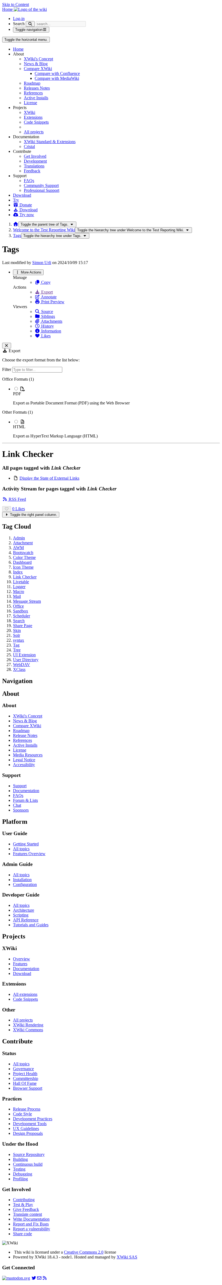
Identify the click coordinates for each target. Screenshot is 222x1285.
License (30, 102)
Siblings (47, 316)
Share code (22, 1233)
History (47, 326)
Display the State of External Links (49, 478)
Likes (45, 336)
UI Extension (24, 655)
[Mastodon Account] (16, 1278)
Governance (23, 1068)
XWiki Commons (28, 1029)
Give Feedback (26, 1209)
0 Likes (18, 508)
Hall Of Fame (25, 1083)
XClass (19, 669)
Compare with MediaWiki (57, 78)
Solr (16, 635)
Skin (17, 630)
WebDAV (21, 664)
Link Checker (25, 577)
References (33, 93)
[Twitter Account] (34, 1278)
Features (20, 963)
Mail (17, 596)
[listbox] (111, 408)
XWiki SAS (127, 1257)
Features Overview (29, 853)
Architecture (23, 910)
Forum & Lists (25, 800)
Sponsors (21, 810)
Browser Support (27, 1088)
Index (18, 572)
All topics (21, 848)
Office (18, 606)
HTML (19, 426)
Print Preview (52, 301)
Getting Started (26, 844)
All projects (34, 132)
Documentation (26, 790)
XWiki (29, 112)
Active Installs (36, 97)
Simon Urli (41, 262)
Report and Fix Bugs (31, 1224)
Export (46, 292)
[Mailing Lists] (39, 1278)
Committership (25, 1078)
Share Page (22, 625)
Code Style (22, 1114)
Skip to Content (15, 4)
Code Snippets (36, 122)
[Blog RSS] (44, 1278)
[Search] (30, 24)
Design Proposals (28, 1133)
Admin (19, 538)
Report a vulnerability (31, 1229)
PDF (17, 393)
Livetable (21, 581)
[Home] (15, 224)
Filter (7, 369)
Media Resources (28, 755)
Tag (16, 645)
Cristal (29, 146)
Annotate (48, 297)
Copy (45, 282)
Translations (34, 166)
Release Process (26, 1109)
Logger (19, 586)
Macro (18, 591)
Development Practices (32, 1118)
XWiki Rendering (28, 1025)
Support (20, 785)
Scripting (20, 915)
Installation (22, 879)
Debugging (22, 1174)
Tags (17, 235)
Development (35, 161)
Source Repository (29, 1154)
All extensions (25, 994)
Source (46, 311)
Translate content (27, 1214)
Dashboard (22, 562)
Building (20, 1159)
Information (50, 331)
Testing (19, 1169)
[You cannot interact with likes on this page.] (6, 509)
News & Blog (36, 63)
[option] (116, 396)
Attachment (23, 543)
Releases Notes (37, 88)
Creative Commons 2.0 (83, 1252)
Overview (21, 959)
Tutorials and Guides (30, 924)
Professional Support (41, 190)
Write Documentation (31, 1219)
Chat (17, 805)
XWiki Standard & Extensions (50, 141)
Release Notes (25, 735)
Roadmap (32, 83)
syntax (18, 640)
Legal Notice (24, 759)
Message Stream (27, 601)
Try (16, 200)
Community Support (41, 185)
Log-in (19, 18)
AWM (18, 547)
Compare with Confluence (57, 73)
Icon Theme (23, 567)
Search (19, 23)
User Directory (25, 659)
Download (22, 195)
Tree (17, 650)
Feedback (32, 171)
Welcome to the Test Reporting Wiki (44, 230)
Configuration (25, 884)
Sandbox (20, 611)
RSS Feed (17, 499)
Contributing (24, 1199)
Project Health (25, 1073)
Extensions (33, 117)
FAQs (29, 180)
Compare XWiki (38, 68)
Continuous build (28, 1164)
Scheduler (21, 616)
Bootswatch (23, 552)
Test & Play (23, 1204)
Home (18, 49)
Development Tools (30, 1123)
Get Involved (35, 156)
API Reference (25, 920)
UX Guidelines (26, 1128)
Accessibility (24, 764)
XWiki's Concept (38, 59)
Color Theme (24, 557)
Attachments (51, 321)
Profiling (20, 1179)
